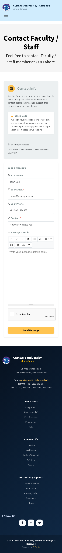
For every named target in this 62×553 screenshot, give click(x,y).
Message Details (21, 232)
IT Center (36, 547)
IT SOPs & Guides (31, 483)
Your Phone (17, 204)
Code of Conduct (31, 455)
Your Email (17, 189)
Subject (16, 218)
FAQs (31, 427)
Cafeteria (31, 460)
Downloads (31, 498)
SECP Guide (31, 488)
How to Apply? (31, 412)
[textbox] (31, 276)
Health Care (31, 450)
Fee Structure (31, 417)
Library (31, 503)
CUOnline (31, 445)
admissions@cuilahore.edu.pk (34, 380)
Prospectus (31, 422)
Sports (31, 465)
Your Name (18, 175)
